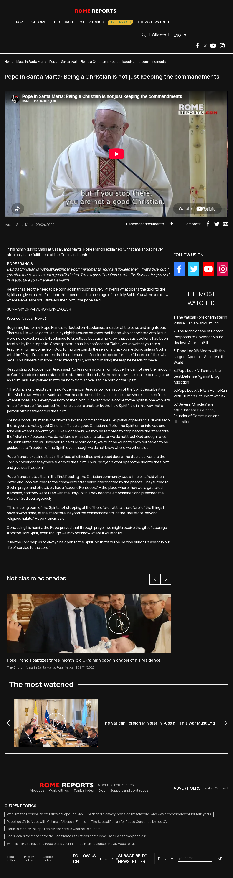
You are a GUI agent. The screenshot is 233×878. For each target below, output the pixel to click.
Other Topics (92, 22)
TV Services (120, 22)
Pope (20, 22)
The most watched (153, 22)
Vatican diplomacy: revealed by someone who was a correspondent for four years (149, 814)
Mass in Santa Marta (31, 61)
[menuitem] (179, 35)
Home (9, 61)
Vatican (38, 22)
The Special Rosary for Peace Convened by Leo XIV (129, 821)
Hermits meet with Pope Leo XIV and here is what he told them (53, 829)
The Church (62, 22)
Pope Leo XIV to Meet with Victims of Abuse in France (46, 821)
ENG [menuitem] (177, 35)
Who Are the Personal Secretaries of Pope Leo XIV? (45, 814)
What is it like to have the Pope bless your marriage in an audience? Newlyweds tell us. (71, 843)
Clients (159, 35)
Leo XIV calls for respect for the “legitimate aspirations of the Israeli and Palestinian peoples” (76, 836)
